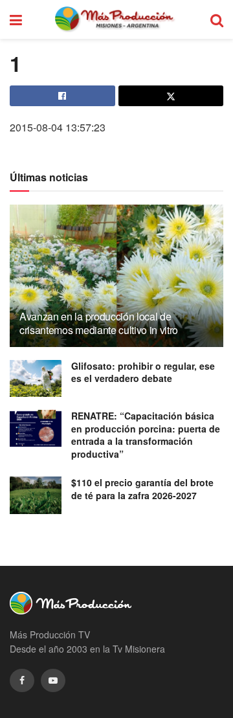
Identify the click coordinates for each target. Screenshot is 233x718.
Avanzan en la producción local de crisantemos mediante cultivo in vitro (98, 323)
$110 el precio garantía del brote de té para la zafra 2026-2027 (142, 489)
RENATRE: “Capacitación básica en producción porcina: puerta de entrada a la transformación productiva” (145, 434)
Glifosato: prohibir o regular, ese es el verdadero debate (143, 372)
